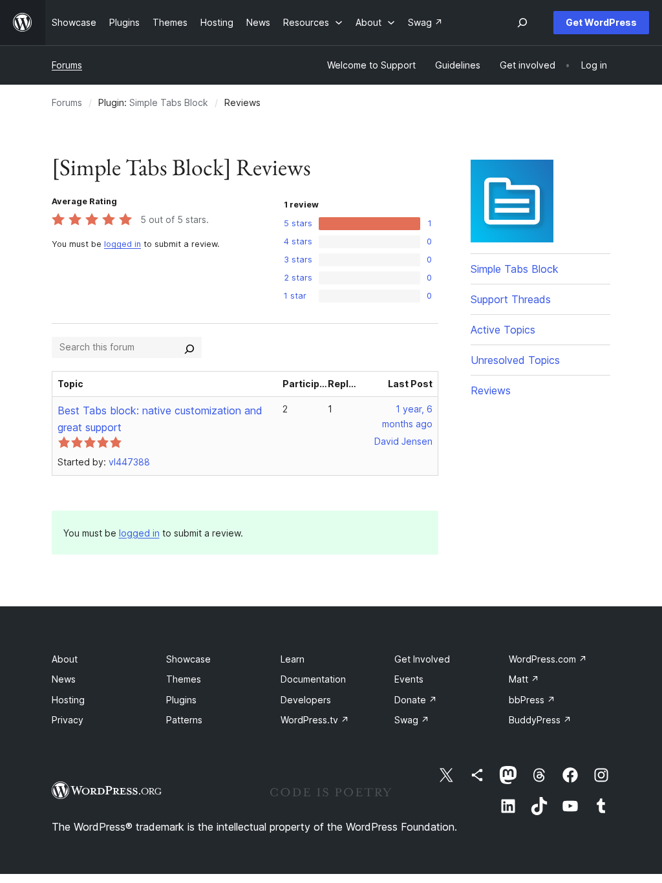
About (65, 659)
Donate (415, 699)
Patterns (184, 719)
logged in (122, 244)
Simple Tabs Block (168, 102)
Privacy (67, 719)
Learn (292, 659)
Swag (411, 719)
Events (408, 679)
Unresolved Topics (515, 360)
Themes (183, 679)
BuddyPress (540, 719)
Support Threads (511, 299)
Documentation (313, 679)
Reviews (491, 390)
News (64, 679)
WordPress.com (548, 659)
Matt (524, 679)
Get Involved (422, 659)
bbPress (532, 699)
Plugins (181, 699)
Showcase (188, 659)
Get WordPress (601, 22)
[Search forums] (189, 347)
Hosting (68, 699)
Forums (67, 64)
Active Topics (503, 329)
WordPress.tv (315, 719)
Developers (306, 699)
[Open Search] (522, 22)
